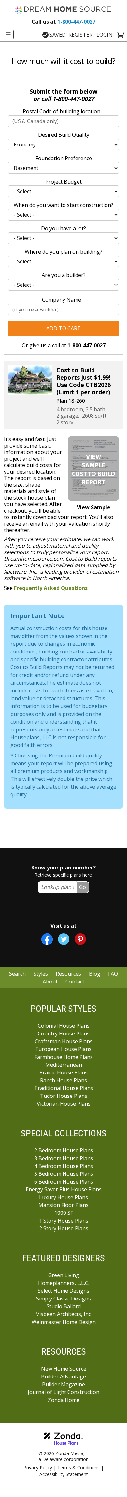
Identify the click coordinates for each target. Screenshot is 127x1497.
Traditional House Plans (63, 1088)
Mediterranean (63, 1064)
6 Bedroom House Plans (63, 1181)
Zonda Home (63, 1399)
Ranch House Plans (63, 1080)
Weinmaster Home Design (64, 1322)
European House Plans (63, 1049)
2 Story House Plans (63, 1228)
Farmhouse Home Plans (64, 1056)
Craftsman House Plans (63, 1041)
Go (82, 887)
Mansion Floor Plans (63, 1205)
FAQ (113, 973)
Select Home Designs (63, 1290)
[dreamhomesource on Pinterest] (80, 939)
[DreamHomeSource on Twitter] (63, 939)
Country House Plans (64, 1033)
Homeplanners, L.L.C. (63, 1283)
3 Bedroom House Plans (63, 1158)
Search (17, 973)
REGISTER (80, 34)
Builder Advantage (63, 1376)
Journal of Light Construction (63, 1392)
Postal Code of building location (61, 111)
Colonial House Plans (64, 1025)
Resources (68, 973)
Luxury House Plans (63, 1197)
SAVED (57, 34)
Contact (74, 981)
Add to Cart (63, 328)
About (50, 981)
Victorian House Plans (64, 1103)
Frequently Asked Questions (51, 587)
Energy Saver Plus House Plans (64, 1189)
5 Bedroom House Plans (63, 1173)
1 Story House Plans (63, 1220)
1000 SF (63, 1212)
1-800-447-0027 (63, 21)
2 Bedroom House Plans (63, 1150)
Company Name (61, 299)
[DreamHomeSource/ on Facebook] (47, 939)
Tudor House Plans (63, 1095)
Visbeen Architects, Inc (63, 1314)
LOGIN (104, 34)
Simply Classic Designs (63, 1298)
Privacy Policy (37, 1468)
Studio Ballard (64, 1306)
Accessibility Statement (63, 1474)
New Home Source (63, 1368)
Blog (94, 973)
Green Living (63, 1275)
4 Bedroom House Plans (63, 1166)
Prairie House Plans (63, 1072)
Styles (41, 973)
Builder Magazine (63, 1384)
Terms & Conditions (78, 1468)
